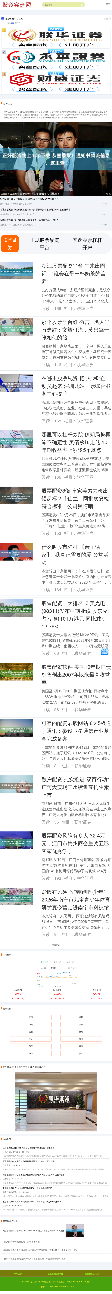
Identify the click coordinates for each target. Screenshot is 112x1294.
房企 (31, 1031)
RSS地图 (76, 1281)
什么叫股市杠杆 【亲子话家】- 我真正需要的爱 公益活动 (75, 554)
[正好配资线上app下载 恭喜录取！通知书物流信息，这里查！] (56, 158)
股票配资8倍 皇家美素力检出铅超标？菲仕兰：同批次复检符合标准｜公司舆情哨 (75, 498)
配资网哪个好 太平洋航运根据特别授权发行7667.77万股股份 (29, 199)
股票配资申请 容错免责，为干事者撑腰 (22, 1241)
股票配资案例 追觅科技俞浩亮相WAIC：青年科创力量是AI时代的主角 (32, 1201)
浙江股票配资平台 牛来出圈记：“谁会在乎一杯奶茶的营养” (74, 273)
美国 (81, 1046)
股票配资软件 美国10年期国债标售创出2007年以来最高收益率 (76, 674)
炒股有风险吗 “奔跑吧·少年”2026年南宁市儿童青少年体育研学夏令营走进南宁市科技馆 (76, 899)
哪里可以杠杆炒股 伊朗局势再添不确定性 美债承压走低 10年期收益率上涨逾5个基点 (76, 441)
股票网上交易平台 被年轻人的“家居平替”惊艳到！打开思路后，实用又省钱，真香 (41, 1250)
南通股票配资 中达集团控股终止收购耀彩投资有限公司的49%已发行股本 (35, 209)
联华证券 (18, 1273)
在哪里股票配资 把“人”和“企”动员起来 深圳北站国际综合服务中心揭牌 (76, 385)
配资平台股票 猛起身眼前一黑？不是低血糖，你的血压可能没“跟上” (35, 1258)
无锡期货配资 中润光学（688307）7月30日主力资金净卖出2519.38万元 (33, 1230)
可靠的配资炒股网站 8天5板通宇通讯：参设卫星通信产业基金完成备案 (76, 730)
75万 (31, 1017)
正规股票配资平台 (55, 1273)
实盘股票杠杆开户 (92, 1273)
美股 (81, 1017)
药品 (31, 1046)
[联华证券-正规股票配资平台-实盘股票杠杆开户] (17, 4)
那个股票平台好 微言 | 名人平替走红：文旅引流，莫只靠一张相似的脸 (76, 329)
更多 (106, 18)
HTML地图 (85, 1281)
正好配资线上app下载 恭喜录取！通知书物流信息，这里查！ (30, 193)
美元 (31, 1038)
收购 (81, 1024)
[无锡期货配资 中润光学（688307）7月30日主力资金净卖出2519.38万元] (75, 1230)
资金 (81, 1053)
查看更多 (56, 945)
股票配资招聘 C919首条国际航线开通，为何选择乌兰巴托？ (29, 220)
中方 (31, 1053)
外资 (81, 1038)
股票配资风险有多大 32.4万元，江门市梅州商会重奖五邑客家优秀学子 (75, 843)
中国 (31, 1024)
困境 (81, 1031)
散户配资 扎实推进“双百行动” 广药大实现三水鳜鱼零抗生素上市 (75, 786)
